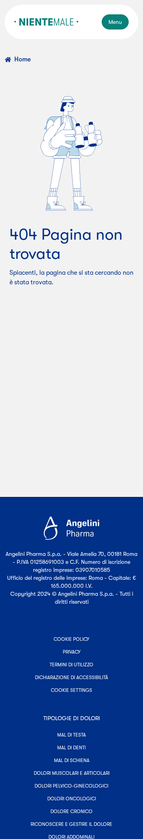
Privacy (72, 652)
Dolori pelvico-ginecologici (71, 786)
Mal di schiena (71, 760)
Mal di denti (71, 747)
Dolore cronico (71, 811)
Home (22, 59)
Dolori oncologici (71, 799)
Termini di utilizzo (71, 665)
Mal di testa (71, 735)
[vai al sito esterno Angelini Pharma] (71, 528)
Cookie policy (71, 639)
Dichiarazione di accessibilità (71, 677)
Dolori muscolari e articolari (72, 773)
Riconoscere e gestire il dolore (71, 824)
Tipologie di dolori (71, 718)
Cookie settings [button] (71, 690)
